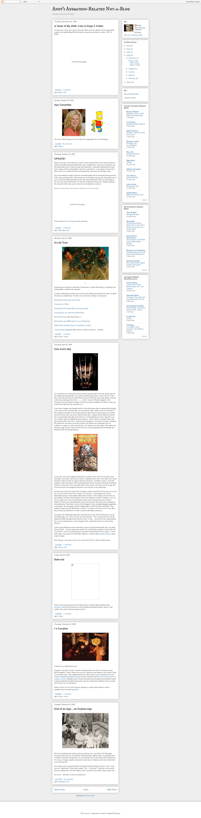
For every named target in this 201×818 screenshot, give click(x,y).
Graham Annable (133, 261)
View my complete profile (133, 35)
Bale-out (59, 559)
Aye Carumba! (62, 104)
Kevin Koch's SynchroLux (131, 237)
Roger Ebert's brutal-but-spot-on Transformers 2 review (72, 325)
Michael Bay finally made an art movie (67, 300)
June (131, 72)
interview (67, 687)
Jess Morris (131, 176)
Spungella (130, 221)
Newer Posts (59, 790)
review (66, 336)
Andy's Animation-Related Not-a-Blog (91, 9)
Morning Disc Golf (132, 186)
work (64, 92)
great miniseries (106, 534)
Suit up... (129, 318)
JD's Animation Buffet (135, 306)
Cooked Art (130, 316)
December (133, 58)
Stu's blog (57, 760)
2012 (129, 46)
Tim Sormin (130, 122)
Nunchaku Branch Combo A (135, 124)
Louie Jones (131, 184)
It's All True (61, 242)
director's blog (68, 221)
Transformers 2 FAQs (61, 304)
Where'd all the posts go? (134, 195)
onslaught (75, 423)
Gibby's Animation (133, 169)
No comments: (68, 144)
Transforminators (60, 330)
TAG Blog (130, 325)
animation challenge (61, 607)
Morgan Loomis (132, 141)
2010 (129, 52)
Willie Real (130, 160)
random (60, 146)
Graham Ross (131, 193)
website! (129, 162)
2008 (129, 82)
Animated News (132, 295)
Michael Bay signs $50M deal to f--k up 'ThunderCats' (72, 321)
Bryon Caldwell (132, 112)
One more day (62, 349)
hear (112, 491)
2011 (129, 49)
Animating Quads (132, 177)
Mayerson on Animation (135, 250)
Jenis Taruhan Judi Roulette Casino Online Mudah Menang (135, 242)
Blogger (117, 813)
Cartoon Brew (131, 283)
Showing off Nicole (132, 154)
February (132, 78)
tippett (60, 92)
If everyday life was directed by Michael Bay (69, 313)
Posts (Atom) (90, 796)
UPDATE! (59, 158)
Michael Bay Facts (60, 317)
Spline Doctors (132, 131)
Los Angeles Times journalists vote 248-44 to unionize (134, 329)
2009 (129, 55)
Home (85, 790)
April (130, 75)
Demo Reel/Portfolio (131, 94)
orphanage (61, 230)
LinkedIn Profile (129, 98)
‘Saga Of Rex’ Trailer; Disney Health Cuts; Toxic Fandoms (135, 287)
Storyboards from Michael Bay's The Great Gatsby (71, 308)
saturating (81, 410)
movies (60, 336)
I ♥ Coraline (61, 628)
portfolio (76, 689)
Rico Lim (129, 152)
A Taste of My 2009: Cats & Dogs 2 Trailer (78, 26)
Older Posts (112, 790)
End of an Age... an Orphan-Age (73, 708)
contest (60, 616)
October (132, 69)
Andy (139, 25)
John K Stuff (131, 212)
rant (65, 547)
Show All (144, 200)
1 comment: (67, 90)
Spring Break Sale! (132, 214)
